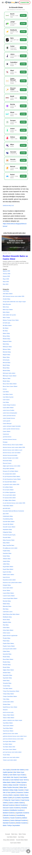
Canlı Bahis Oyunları (8, 397)
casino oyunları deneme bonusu (11, 428)
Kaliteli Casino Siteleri (8, 574)
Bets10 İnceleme (21, 805)
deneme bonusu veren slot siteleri (11, 452)
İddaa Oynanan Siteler (9, 540)
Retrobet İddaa (7, 664)
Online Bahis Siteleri (8, 630)
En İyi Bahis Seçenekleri (21, 797)
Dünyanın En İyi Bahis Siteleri (10, 471)
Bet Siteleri (5, 328)
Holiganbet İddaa (7, 532)
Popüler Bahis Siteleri (8, 643)
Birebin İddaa (6, 381)
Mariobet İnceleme (9, 823)
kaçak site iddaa (7, 572)
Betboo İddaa (6, 333)
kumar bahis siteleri (8, 587)
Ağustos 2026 (6, 271)
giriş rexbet (6, 513)
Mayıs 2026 (6, 279)
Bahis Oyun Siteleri (8, 309)
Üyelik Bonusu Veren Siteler (10, 707)
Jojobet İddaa (6, 561)
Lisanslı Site (24, 2)
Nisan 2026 (6, 281)
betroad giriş (6, 360)
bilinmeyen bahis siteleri (9, 373)
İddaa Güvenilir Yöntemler (17, 785)
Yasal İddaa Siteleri (8, 728)
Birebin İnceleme (21, 823)
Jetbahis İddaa (7, 558)
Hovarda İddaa (7, 537)
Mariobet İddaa (7, 601)
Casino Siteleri (6, 431)
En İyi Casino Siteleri (8, 489)
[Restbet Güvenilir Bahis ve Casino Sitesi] (16, 243)
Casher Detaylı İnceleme (9, 405)
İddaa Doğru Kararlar (17, 790)
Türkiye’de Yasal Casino (12, 800)
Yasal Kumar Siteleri (8, 731)
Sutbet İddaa (6, 680)
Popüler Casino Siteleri (9, 646)
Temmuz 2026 (6, 273)
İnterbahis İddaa (7, 553)
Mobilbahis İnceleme (17, 810)
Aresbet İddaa (6, 299)
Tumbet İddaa (6, 685)
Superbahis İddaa (7, 675)
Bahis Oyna (6, 307)
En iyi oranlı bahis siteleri (9, 495)
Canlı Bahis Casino (8, 394)
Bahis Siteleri (6, 312)
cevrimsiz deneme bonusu (9, 439)
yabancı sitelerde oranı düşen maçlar (12, 720)
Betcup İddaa (6, 336)
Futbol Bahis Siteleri (8, 505)
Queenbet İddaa (7, 654)
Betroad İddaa (6, 362)
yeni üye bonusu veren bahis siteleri (12, 752)
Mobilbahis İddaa (7, 617)
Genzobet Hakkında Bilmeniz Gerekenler (13, 511)
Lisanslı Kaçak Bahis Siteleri (10, 598)
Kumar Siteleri (6, 590)
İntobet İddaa (6, 556)
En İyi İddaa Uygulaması (9, 492)
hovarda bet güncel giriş (9, 534)
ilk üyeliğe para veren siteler (10, 548)
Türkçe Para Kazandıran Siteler (11, 691)
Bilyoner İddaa (6, 378)
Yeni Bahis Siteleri (7, 744)
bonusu (5, 389)
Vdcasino (5, 709)
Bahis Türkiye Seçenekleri (11, 825)
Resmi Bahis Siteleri (8, 659)
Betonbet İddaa (7, 352)
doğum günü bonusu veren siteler (11, 466)
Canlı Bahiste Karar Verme (19, 780)
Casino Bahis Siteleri (8, 407)
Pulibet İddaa (6, 651)
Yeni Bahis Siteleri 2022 (9, 746)
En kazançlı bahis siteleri (9, 497)
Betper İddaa (6, 357)
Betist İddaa (6, 344)
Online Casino (6, 632)
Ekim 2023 (5, 284)
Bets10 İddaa (6, 365)
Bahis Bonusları (7, 304)
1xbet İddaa (6, 291)
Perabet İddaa (6, 638)
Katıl (24, 15)
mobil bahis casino (7, 611)
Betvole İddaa (6, 370)
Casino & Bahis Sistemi (16, 802)
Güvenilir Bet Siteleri (8, 524)
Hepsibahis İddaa (7, 529)
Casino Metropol (7, 423)
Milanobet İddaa (7, 606)
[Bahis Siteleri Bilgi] (11, 2)
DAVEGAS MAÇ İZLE (8, 205)
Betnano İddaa (7, 349)
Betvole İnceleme (9, 815)
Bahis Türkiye (6, 317)
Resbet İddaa (6, 656)
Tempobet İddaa (7, 683)
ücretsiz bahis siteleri (8, 701)
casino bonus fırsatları (8, 410)
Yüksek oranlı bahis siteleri (10, 760)
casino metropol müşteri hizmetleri (12, 426)
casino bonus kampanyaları (10, 413)
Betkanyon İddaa (7, 346)
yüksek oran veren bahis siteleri (11, 757)
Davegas (5, 442)
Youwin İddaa (6, 754)
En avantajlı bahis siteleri (9, 473)
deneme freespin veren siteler (10, 458)
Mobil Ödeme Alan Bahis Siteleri (11, 614)
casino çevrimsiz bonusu (9, 415)
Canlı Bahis (6, 391)
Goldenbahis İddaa (8, 516)
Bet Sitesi (5, 330)
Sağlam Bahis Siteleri (8, 670)
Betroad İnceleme (8, 805)
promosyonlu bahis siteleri (9, 648)
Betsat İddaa (6, 367)
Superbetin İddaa (7, 678)
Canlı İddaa (6, 402)
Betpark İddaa (6, 354)
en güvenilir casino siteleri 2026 (11, 484)
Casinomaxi (6, 434)
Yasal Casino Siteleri (8, 725)
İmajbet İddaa (6, 550)
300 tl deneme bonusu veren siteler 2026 (13, 296)
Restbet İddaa (6, 662)
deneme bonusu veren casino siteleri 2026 (14, 447)
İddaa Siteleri (6, 542)
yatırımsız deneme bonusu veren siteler (13, 738)
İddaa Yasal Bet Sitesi (8, 545)
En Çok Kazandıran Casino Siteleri (12, 479)
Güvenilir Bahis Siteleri (9, 521)
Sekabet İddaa (6, 672)
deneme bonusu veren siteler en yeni (12, 450)
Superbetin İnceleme (22, 813)
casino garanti (6, 420)
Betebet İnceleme (8, 813)
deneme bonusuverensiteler (10, 455)
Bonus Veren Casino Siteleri (10, 386)
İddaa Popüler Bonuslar (10, 787)
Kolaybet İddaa (7, 585)
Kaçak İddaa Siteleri (8, 569)
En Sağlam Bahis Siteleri (9, 500)
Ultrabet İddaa (6, 704)
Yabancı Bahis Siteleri (8, 715)
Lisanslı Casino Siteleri (9, 595)
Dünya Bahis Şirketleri (8, 468)
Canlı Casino (6, 399)
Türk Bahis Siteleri (7, 688)
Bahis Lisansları (14, 795)
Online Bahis (6, 627)
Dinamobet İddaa (7, 460)
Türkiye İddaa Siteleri (8, 693)
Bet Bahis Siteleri (7, 325)
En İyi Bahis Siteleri (8, 487)
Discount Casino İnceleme (11, 808)
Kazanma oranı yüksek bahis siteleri (12, 582)
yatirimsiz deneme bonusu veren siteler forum (15, 736)
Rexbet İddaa (6, 667)
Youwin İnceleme (15, 818)
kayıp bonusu (6, 577)
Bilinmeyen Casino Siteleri (9, 375)
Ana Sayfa (6, 770)
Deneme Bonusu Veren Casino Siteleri (13, 444)
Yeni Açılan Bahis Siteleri (9, 741)
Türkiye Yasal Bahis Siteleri (10, 696)
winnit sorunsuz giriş (8, 712)
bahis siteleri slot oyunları (9, 315)
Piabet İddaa (6, 640)
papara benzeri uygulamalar (10, 635)
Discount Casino (7, 463)
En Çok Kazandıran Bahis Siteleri (11, 476)
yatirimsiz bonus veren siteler (10, 733)
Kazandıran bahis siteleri (9, 579)
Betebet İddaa (6, 338)
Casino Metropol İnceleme (18, 820)
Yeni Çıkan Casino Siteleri (9, 749)
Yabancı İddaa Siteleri (8, 717)
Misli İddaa (5, 609)
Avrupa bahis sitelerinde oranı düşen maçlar (14, 301)
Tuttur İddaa (6, 699)
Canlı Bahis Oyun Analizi (17, 775)
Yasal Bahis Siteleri (8, 723)
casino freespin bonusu (9, 418)
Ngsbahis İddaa (7, 622)
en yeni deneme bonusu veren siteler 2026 (14, 503)
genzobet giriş (6, 508)
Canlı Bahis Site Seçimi (10, 777)
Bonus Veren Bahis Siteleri (10, 383)
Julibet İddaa (6, 564)
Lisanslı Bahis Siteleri (8, 593)
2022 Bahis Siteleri (8, 293)
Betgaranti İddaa (7, 341)
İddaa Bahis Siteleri (9, 782)
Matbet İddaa (6, 603)
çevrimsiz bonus (7, 436)
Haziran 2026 (6, 276)
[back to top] (28, 851)
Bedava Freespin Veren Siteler (11, 320)
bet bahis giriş (6, 322)
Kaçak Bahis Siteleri (8, 566)
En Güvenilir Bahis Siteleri (9, 481)
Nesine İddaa (6, 619)
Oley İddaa (6, 625)
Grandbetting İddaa (8, 519)
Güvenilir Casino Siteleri (9, 526)
